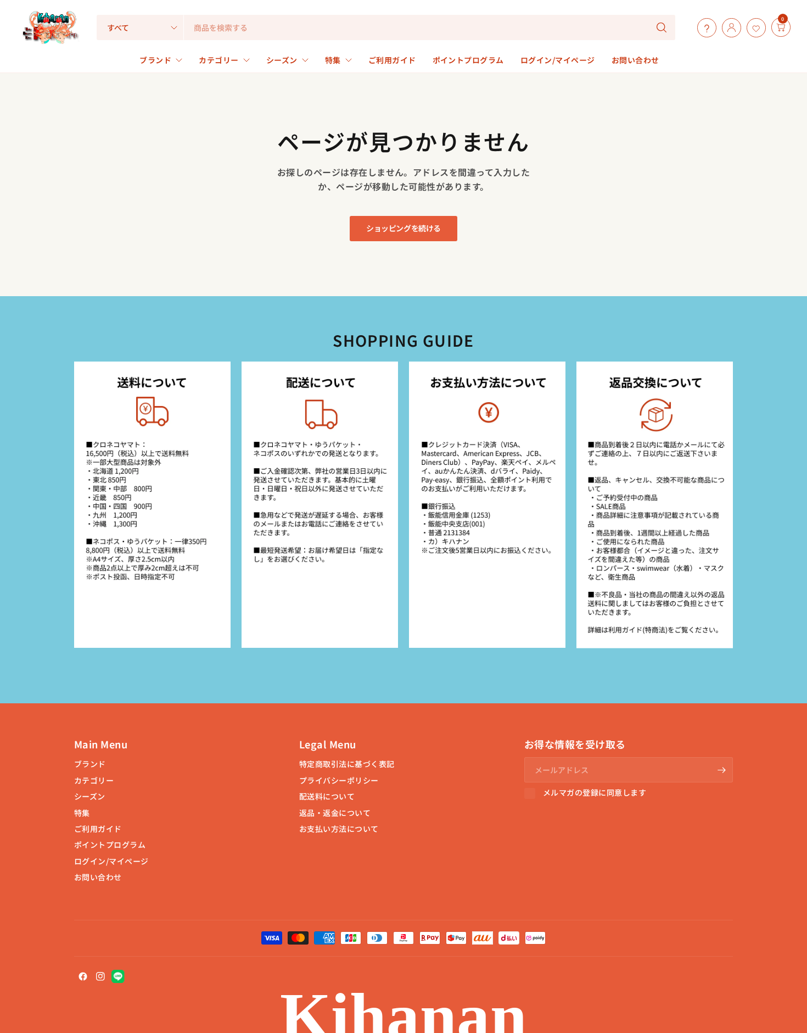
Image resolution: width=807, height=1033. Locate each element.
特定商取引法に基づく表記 (347, 763)
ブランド (90, 763)
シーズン (89, 796)
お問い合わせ (98, 876)
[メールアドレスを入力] (722, 769)
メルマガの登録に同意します (594, 793)
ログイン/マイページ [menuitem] (557, 59)
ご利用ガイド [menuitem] (392, 59)
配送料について (327, 796)
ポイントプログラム (109, 844)
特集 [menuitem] (333, 59)
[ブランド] (768, 27)
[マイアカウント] (728, 27)
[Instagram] (100, 976)
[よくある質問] (704, 27)
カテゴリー (94, 780)
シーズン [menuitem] (282, 59)
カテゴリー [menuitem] (218, 59)
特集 (82, 812)
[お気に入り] (753, 27)
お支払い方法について (339, 828)
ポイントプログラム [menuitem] (468, 59)
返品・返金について (335, 812)
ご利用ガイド (98, 828)
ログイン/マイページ (111, 861)
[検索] (661, 27)
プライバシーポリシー (339, 780)
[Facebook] (83, 976)
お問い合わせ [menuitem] (635, 59)
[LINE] (118, 976)
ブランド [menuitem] (155, 59)
